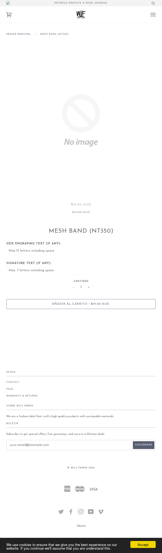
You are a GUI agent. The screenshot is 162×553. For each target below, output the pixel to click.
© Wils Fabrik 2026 (81, 468)
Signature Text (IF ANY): (28, 263)
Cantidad (81, 281)
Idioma (81, 525)
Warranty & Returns (22, 396)
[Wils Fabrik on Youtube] (91, 513)
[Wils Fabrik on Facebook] (71, 513)
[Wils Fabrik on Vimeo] (101, 513)
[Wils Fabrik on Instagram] (81, 513)
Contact (13, 382)
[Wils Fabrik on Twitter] (61, 513)
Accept (143, 544)
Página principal (18, 34)
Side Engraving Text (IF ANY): (33, 243)
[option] (81, 120)
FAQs (10, 389)
